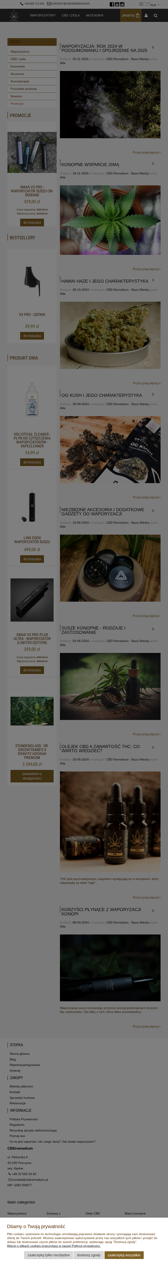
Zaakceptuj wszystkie (124, 1255)
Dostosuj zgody (88, 1255)
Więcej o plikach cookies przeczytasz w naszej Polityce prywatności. (54, 1246)
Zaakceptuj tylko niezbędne (49, 1255)
